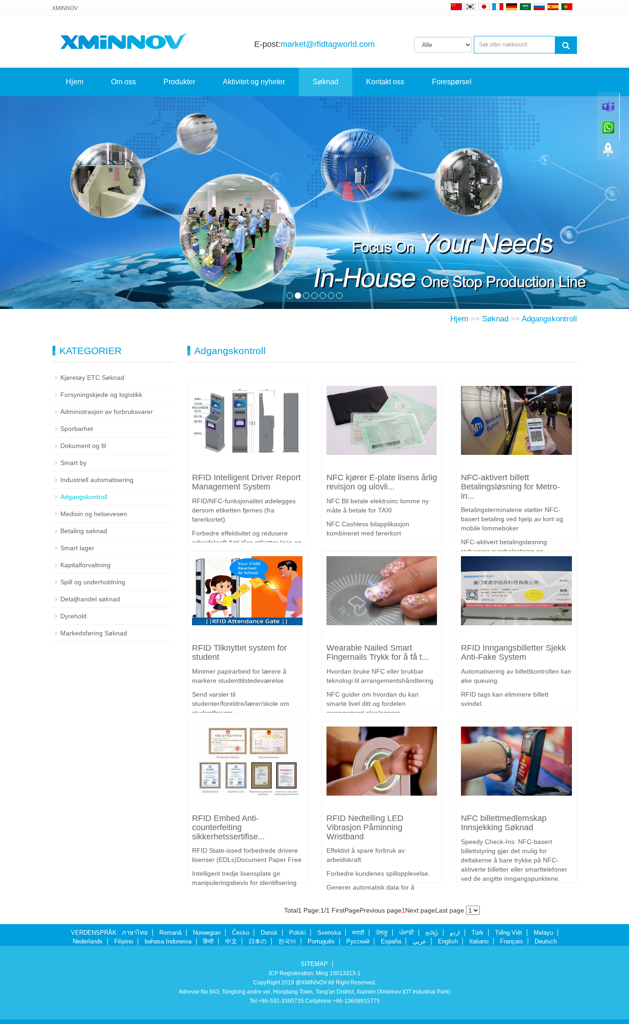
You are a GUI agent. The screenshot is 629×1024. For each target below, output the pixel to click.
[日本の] (485, 6)
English (448, 941)
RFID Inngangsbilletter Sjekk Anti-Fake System (513, 652)
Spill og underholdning (92, 582)
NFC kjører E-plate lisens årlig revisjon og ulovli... (381, 482)
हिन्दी (208, 941)
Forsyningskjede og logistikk (101, 394)
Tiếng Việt (508, 932)
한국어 (287, 941)
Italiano (479, 941)
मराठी (358, 932)
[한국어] (470, 6)
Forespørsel (452, 82)
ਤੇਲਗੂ (382, 932)
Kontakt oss (385, 82)
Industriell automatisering (97, 479)
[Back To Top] (608, 152)
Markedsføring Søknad (93, 633)
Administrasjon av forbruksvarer (106, 411)
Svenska (329, 932)
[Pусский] (539, 6)
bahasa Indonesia (168, 941)
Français (511, 941)
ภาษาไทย (135, 932)
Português (321, 941)
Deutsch (546, 941)
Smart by (73, 462)
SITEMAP (314, 963)
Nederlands (88, 941)
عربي (419, 941)
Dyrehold (73, 616)
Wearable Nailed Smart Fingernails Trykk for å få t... (377, 652)
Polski (297, 932)
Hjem (74, 82)
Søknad (325, 82)
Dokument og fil (83, 445)
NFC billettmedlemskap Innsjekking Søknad (504, 823)
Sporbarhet (76, 428)
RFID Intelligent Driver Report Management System (246, 482)
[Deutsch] (511, 6)
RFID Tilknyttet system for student (239, 652)
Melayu (543, 932)
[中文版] (456, 6)
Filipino (123, 941)
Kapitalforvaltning (85, 565)
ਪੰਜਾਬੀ (406, 932)
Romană (170, 932)
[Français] (497, 6)
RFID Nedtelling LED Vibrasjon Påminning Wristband (364, 827)
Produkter (179, 82)
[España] (553, 6)
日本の (258, 941)
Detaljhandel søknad (90, 599)
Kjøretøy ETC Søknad (92, 377)
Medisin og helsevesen (93, 514)
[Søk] (566, 45)
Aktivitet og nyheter (254, 82)
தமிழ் (431, 932)
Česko (240, 932)
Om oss (123, 82)
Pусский (357, 941)
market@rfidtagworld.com (327, 44)
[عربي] (525, 6)
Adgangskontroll (549, 318)
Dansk (269, 932)
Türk (477, 932)
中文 (231, 941)
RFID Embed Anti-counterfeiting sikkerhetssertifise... (228, 827)
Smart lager (77, 548)
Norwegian (207, 932)
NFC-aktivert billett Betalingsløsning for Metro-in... (510, 486)
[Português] (566, 6)
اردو (455, 932)
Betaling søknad (83, 531)
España (391, 941)
